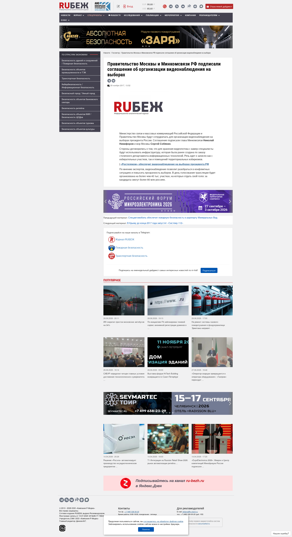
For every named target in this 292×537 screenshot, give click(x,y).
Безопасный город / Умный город (78, 93)
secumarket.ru (204, 523)
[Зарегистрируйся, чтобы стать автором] (118, 6)
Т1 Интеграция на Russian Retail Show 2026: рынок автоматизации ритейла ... (168, 462)
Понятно (146, 529)
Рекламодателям (208, 15)
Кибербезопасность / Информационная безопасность (78, 86)
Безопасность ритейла (73, 108)
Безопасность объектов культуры (78, 128)
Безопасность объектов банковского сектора (80, 101)
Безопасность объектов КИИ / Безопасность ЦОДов (76, 115)
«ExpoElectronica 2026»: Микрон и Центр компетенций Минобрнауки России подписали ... (210, 463)
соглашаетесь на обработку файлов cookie (163, 521)
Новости (65, 15)
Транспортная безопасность (76, 78)
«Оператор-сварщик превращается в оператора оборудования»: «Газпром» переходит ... (209, 376)
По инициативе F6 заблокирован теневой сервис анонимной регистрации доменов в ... (167, 325)
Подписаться (209, 270)
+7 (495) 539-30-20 (132, 511)
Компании (190, 15)
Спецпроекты (94, 15)
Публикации (152, 15)
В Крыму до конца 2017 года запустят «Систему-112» (155, 222)
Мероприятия (172, 15)
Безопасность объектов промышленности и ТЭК (74, 71)
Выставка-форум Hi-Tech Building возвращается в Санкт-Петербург (163, 375)
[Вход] (128, 6)
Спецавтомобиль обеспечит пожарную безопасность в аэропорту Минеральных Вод (172, 217)
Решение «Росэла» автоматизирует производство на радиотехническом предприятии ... (120, 463)
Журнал (78, 15)
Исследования (132, 15)
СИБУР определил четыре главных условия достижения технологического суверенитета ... (123, 376)
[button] (143, 46)
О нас (64, 20)
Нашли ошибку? (281, 533)
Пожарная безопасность (129, 247)
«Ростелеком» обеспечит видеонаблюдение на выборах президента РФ (165, 164)
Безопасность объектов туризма (78, 122)
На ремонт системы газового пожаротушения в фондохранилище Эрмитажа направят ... (208, 325)
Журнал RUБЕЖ (124, 239)
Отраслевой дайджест (220, 6)
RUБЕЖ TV (115, 15)
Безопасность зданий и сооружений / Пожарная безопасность (79, 62)
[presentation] (61, 37)
